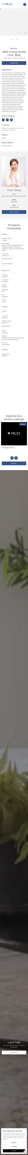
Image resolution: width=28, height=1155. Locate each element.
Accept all (14, 1150)
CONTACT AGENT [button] (14, 212)
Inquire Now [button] (14, 63)
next (16, 39)
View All (14, 463)
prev (12, 39)
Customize (14, 1146)
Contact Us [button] (14, 1052)
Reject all (14, 1142)
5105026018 (14, 201)
